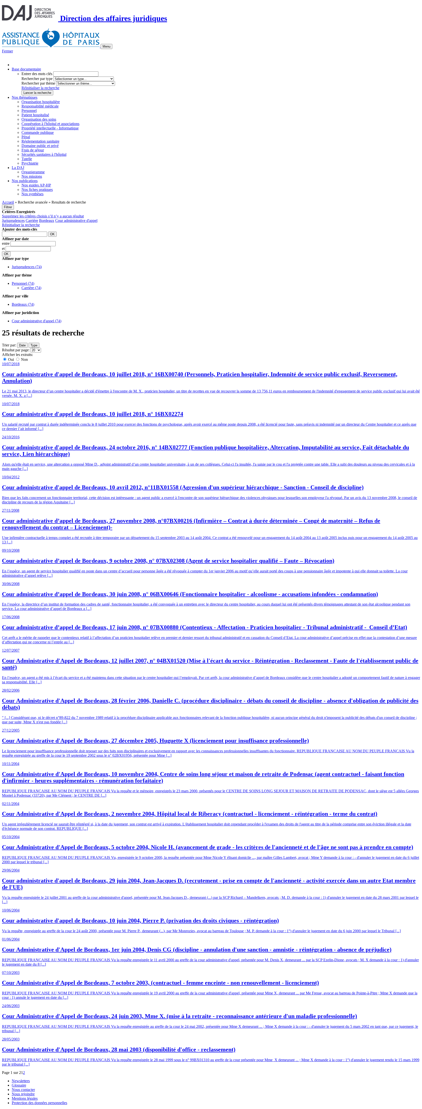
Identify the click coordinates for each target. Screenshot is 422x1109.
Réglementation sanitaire (40, 141)
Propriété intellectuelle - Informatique (50, 128)
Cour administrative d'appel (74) (36, 321)
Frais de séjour (32, 150)
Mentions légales (25, 1098)
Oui (11, 359)
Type (34, 345)
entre (6, 243)
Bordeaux (46, 220)
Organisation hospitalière (40, 102)
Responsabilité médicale (40, 106)
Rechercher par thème (38, 83)
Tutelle (26, 159)
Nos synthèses (32, 194)
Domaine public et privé (40, 146)
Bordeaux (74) (23, 304)
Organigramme (33, 172)
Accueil (8, 202)
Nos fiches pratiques (37, 189)
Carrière (32, 220)
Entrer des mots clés (36, 74)
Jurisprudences (13, 220)
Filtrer (8, 207)
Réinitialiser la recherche (40, 88)
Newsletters (21, 1081)
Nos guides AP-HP (36, 185)
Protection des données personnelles (39, 1103)
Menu (106, 46)
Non (24, 359)
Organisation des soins (38, 119)
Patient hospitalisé (35, 115)
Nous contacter (23, 1090)
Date (22, 345)
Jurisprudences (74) (27, 267)
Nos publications (25, 181)
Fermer (7, 51)
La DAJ (18, 168)
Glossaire (19, 1085)
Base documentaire (26, 69)
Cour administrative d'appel (76, 220)
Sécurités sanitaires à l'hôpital (43, 154)
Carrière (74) (31, 288)
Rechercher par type (37, 79)
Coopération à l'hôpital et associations (50, 124)
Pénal (25, 137)
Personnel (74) (23, 283)
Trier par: (9, 345)
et (4, 248)
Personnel (29, 110)
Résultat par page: (16, 350)
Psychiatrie (29, 163)
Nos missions (31, 176)
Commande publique (37, 132)
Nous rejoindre (23, 1094)
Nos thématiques (24, 97)
